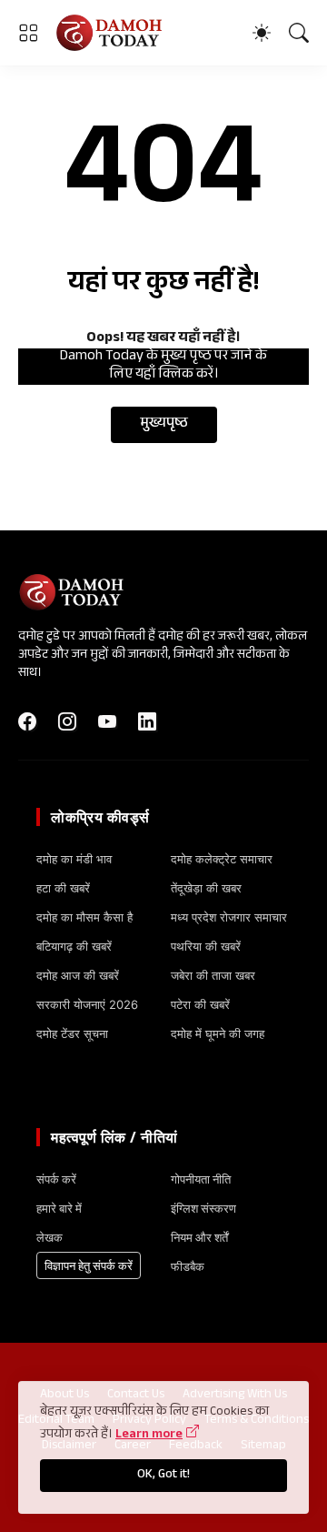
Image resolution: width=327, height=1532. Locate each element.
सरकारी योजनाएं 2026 (87, 1004)
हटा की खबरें (63, 888)
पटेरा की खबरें (200, 1004)
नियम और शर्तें (199, 1237)
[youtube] (107, 721)
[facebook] (27, 721)
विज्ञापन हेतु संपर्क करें (89, 1265)
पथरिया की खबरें (206, 946)
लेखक (49, 1237)
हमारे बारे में (59, 1208)
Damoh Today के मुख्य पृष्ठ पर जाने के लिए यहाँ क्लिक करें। (163, 366)
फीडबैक (187, 1266)
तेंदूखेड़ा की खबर (206, 888)
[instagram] (67, 721)
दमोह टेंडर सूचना (72, 1033)
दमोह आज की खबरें (77, 975)
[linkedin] (147, 721)
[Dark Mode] (262, 33)
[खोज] (299, 33)
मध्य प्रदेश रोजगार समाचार (229, 917)
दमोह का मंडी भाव (74, 859)
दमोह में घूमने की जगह (217, 1033)
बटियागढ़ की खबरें (74, 946)
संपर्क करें (56, 1179)
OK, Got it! (163, 1476)
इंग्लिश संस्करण (203, 1208)
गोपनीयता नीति (201, 1179)
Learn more (149, 1435)
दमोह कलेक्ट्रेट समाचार (221, 859)
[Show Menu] (28, 33)
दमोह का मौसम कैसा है (84, 917)
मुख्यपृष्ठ (164, 424)
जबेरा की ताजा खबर (213, 975)
